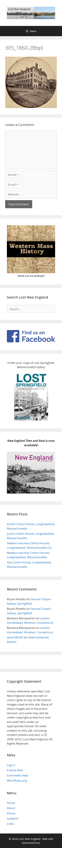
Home (11, 803)
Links (10, 824)
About (11, 808)
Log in (11, 765)
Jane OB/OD (15, 637)
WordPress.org (17, 780)
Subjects (12, 818)
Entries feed (15, 770)
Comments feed (17, 775)
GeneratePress (31, 842)
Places (11, 813)
